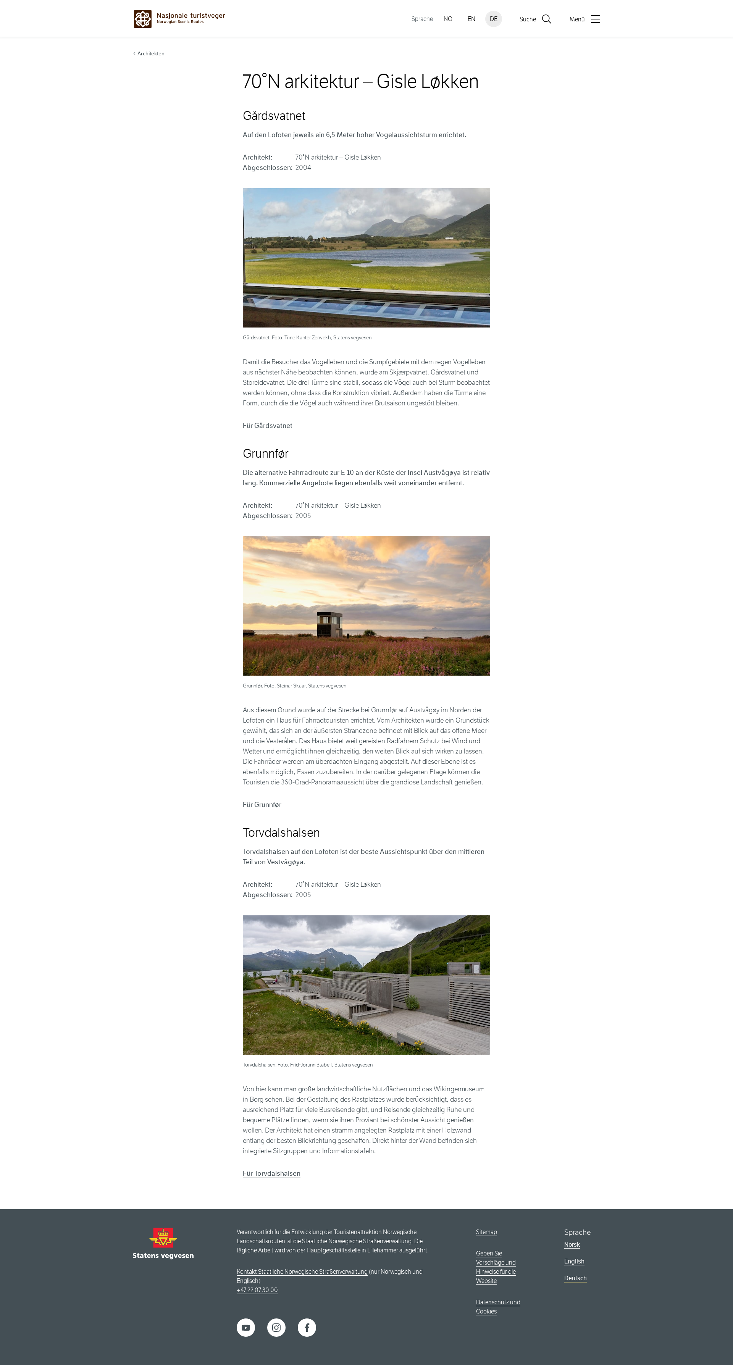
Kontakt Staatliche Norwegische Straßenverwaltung (302, 1271)
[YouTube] (246, 1327)
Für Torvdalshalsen (271, 1173)
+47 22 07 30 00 (257, 1290)
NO (448, 19)
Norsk (572, 1244)
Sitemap (486, 1232)
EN (471, 19)
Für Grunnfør (262, 804)
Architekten (151, 53)
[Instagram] (276, 1327)
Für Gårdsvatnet (267, 425)
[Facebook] (307, 1327)
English (574, 1261)
